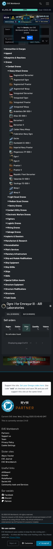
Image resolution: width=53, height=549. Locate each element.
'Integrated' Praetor (22, 102)
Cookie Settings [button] (8, 445)
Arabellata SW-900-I (22, 111)
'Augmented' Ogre (21, 80)
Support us (6, 436)
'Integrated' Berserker (23, 93)
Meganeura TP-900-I (22, 152)
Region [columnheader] (8, 327)
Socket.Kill (6, 482)
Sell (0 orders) (13, 314)
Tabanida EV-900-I (21, 179)
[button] (11, 3)
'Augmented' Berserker (23, 75)
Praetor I (17, 166)
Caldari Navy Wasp (21, 129)
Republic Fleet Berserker (24, 174)
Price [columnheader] (26, 327)
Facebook (8, 495)
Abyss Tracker (8, 456)
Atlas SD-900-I (20, 116)
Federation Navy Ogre (23, 134)
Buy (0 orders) (29, 314)
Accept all (45, 543)
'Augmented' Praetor (22, 84)
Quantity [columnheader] (35, 327)
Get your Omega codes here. (32, 385)
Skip (23, 38)
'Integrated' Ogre (20, 98)
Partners (5, 433)
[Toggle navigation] (47, 3)
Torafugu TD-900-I (21, 183)
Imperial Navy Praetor (23, 147)
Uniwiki (5, 475)
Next (30, 38)
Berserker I (18, 120)
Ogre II (16, 161)
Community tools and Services (15, 485)
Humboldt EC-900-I (21, 143)
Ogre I (16, 156)
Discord (7, 498)
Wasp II (16, 192)
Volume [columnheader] (46, 327)
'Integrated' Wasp (21, 107)
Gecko (16, 138)
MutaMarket (7, 478)
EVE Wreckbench (9, 462)
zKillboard (6, 472)
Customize (28, 543)
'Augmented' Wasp (21, 89)
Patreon (8, 501)
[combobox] (11, 41)
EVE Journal (7, 459)
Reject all (13, 543)
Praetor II (17, 170)
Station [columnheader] (17, 327)
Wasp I (16, 188)
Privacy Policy (15, 537)
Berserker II (18, 125)
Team (4, 439)
